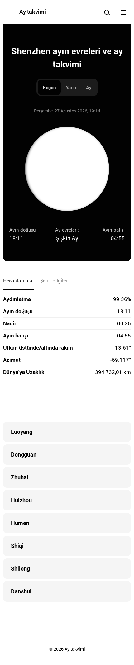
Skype (54, 399)
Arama (106, 12)
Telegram (79, 399)
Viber (67, 399)
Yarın (71, 87)
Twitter (42, 399)
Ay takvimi (32, 11)
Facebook (29, 399)
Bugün (49, 87)
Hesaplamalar (18, 280)
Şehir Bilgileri (54, 280)
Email (104, 399)
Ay (89, 87)
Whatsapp (92, 399)
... (123, 12)
